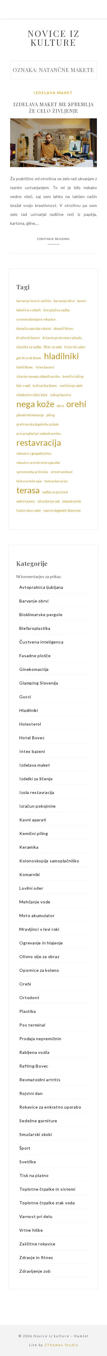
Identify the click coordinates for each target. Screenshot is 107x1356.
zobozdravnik (71, 501)
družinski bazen (28, 338)
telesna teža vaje (29, 481)
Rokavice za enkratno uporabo (50, 1106)
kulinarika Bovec (45, 385)
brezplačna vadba (56, 310)
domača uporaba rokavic (33, 328)
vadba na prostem (55, 492)
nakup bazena (60, 395)
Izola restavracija (36, 792)
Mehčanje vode (35, 901)
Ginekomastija (34, 669)
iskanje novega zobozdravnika (38, 376)
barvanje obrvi (64, 301)
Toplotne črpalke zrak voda (47, 1202)
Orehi (25, 983)
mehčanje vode (71, 385)
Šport (25, 1148)
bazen (81, 301)
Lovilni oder (31, 888)
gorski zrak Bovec (29, 358)
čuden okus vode (28, 510)
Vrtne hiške (31, 1230)
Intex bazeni (45, 367)
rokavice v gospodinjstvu (33, 453)
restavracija (38, 442)
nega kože (35, 403)
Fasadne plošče (35, 655)
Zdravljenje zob (35, 1271)
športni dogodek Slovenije (62, 510)
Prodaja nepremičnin (40, 1038)
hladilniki (61, 355)
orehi (76, 403)
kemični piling (73, 376)
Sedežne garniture (38, 1120)
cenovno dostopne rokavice (36, 319)
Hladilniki (28, 710)
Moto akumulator (36, 915)
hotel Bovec (24, 367)
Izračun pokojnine (37, 806)
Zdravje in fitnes (36, 1257)
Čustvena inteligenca (41, 641)
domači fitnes (63, 328)
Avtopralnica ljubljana (41, 587)
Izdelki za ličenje (36, 778)
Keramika (28, 847)
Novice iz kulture (53, 37)
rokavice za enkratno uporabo (38, 462)
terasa (28, 490)
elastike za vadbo (28, 347)
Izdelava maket (53, 92)
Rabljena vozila (34, 1052)
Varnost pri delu (35, 1216)
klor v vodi (23, 385)
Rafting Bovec (33, 1065)
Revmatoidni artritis (39, 1079)
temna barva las (56, 481)
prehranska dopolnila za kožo (37, 424)
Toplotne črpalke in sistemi (47, 1189)
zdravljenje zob (48, 501)
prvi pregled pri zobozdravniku (38, 433)
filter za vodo (53, 347)
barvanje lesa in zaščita (33, 301)
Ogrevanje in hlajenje (41, 942)
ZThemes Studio (61, 1345)
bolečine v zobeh (28, 310)
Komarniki (29, 874)
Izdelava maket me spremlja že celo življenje (53, 107)
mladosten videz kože (32, 395)
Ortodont (29, 997)
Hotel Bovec (32, 737)
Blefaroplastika (34, 628)
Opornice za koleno (39, 970)
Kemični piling (33, 833)
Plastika (27, 1011)
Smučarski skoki (35, 1134)
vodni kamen (25, 501)
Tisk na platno (34, 1175)
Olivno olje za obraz (39, 956)
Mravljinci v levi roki (39, 929)
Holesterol (30, 723)
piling (50, 415)
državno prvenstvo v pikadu (62, 338)
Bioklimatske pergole (40, 614)
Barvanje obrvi (34, 600)
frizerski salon (74, 347)
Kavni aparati (32, 819)
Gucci (25, 696)
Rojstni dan (31, 1093)
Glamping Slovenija (38, 682)
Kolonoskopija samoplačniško (49, 860)
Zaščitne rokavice (37, 1243)
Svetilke (27, 1161)
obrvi (60, 406)
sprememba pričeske (32, 472)
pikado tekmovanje (30, 415)
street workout (62, 472)
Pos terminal (32, 1024)
